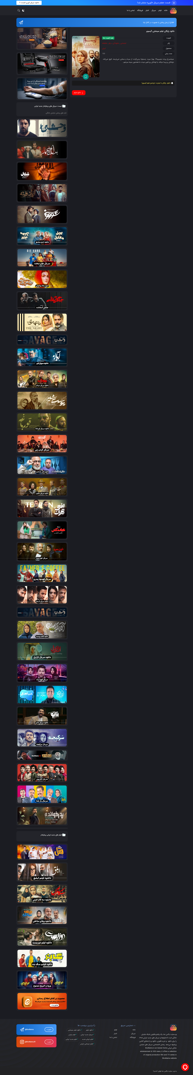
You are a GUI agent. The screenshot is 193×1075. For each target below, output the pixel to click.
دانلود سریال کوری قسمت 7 (29, 2)
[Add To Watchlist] (86, 77)
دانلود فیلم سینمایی (74, 1030)
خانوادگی (116, 43)
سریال (154, 10)
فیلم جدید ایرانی (71, 1039)
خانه (165, 10)
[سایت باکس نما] (173, 10)
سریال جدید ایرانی (87, 1034)
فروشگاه (140, 10)
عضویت (48, 1029)
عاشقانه (104, 43)
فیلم (159, 10)
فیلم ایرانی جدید (87, 1039)
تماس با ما (131, 10)
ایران (104, 48)
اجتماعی (123, 43)
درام (110, 43)
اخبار (147, 10)
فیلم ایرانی (71, 1034)
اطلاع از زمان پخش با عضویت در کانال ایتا (158, 22)
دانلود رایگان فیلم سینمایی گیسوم (160, 31)
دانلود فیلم (89, 1030)
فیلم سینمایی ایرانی (86, 1044)
